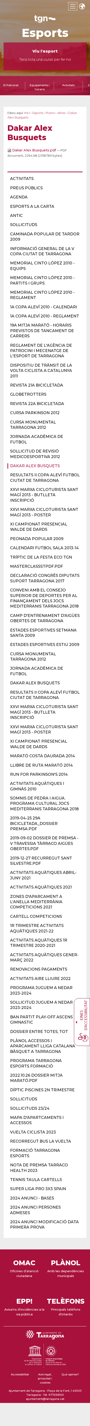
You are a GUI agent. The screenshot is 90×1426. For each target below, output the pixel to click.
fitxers (50, 113)
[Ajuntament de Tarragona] (45, 20)
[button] (81, 7)
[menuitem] (43, 178)
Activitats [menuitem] (68, 85)
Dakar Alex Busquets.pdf (34, 150)
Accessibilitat (20, 1374)
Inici (27, 113)
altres (61, 113)
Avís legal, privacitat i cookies (45, 1378)
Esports (45, 33)
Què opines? (70, 1374)
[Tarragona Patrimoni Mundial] (45, 1365)
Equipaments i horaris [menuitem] (39, 87)
